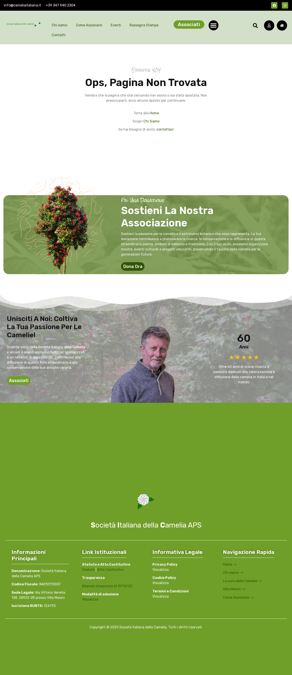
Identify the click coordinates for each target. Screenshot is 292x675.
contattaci (165, 129)
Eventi (116, 25)
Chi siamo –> (233, 573)
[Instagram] (285, 5)
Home (154, 113)
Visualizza (90, 599)
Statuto (88, 570)
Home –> (230, 564)
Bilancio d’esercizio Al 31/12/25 (107, 586)
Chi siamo (59, 25)
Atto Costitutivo (110, 570)
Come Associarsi (89, 25)
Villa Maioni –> (234, 589)
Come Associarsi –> (238, 597)
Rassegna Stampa (144, 25)
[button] (214, 25)
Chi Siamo (151, 121)
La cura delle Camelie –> (242, 581)
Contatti (58, 35)
